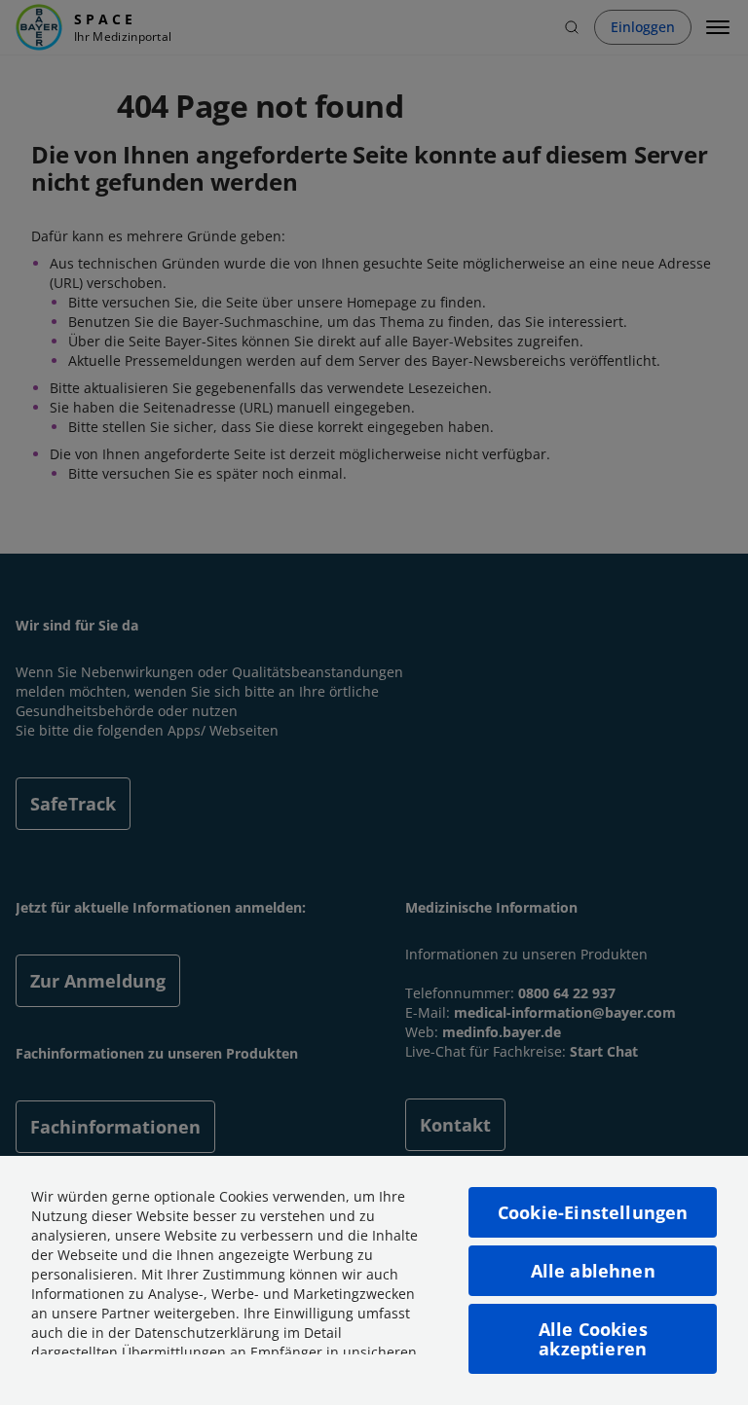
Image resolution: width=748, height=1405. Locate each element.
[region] (374, 1280)
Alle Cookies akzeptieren (593, 1338)
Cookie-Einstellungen (593, 1212)
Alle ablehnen (593, 1270)
